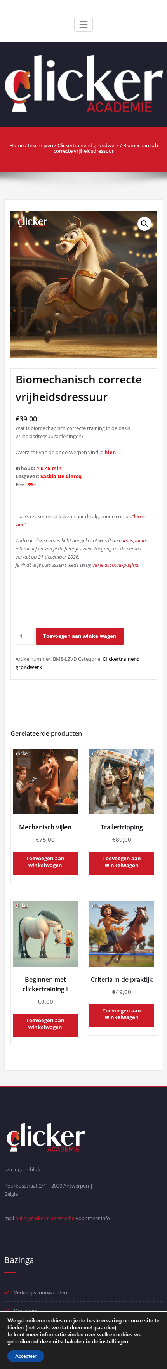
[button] (144, 224)
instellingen (113, 1341)
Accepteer (26, 1356)
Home (16, 145)
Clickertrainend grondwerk (88, 145)
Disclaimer (26, 1310)
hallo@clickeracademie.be (45, 1218)
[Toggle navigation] (83, 24)
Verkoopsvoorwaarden (40, 1292)
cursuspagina (133, 540)
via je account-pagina (115, 564)
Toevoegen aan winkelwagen (80, 635)
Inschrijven (40, 145)
